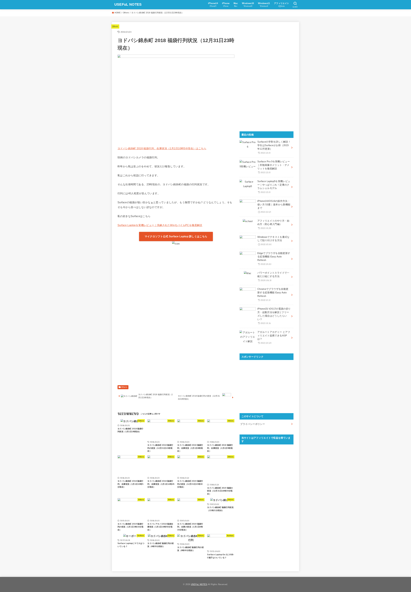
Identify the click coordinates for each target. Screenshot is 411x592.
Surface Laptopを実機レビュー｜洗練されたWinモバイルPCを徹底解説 (160, 225)
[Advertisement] (176, 275)
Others (126, 13)
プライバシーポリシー (252, 424)
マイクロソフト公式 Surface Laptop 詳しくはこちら (176, 236)
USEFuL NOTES (128, 4)
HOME (118, 13)
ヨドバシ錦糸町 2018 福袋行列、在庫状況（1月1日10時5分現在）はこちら (162, 148)
